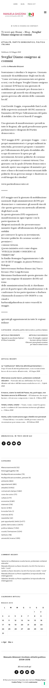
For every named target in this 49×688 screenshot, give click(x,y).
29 (35, 629)
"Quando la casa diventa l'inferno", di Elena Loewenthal (12, 337)
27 (22, 629)
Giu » (10, 642)
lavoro (3, 508)
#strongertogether (8, 471)
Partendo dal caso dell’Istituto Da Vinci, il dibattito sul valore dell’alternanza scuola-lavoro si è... (21, 380)
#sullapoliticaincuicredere (11, 474)
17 (3, 625)
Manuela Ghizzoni (16, 66)
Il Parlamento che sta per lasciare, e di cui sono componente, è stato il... (24, 395)
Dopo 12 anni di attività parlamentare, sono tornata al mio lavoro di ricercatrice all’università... (23, 368)
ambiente (5, 481)
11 (9, 620)
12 (15, 620)
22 (35, 625)
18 (9, 625)
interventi (4, 504)
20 (22, 625)
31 (3, 633)
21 (28, 625)
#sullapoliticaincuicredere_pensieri (14, 478)
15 (35, 620)
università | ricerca (8, 538)
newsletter (5, 518)
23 (41, 625)
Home (15, 4)
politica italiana (41, 330)
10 (3, 620)
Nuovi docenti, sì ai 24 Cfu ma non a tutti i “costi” (28, 571)
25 (9, 629)
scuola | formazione (8, 531)
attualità (6, 42)
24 (3, 629)
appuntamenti (6, 484)
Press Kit (32, 4)
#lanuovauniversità (8, 467)
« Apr (4, 642)
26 (16, 629)
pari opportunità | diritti (10, 521)
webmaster (33, 682)
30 (41, 629)
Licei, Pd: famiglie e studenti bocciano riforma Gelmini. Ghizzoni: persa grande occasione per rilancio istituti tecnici (36, 339)
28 (29, 629)
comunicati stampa (8, 491)
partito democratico (24, 42)
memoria (4, 515)
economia (5, 501)
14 (28, 620)
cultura (4, 498)
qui (3, 319)
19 (15, 625)
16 (41, 620)
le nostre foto (6, 511)
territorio (4, 535)
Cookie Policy (16, 682)
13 (22, 620)
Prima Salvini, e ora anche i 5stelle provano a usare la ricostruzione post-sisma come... (23, 419)
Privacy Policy (40, 680)
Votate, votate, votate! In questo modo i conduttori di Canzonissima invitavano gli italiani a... (23, 407)
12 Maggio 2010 (15, 52)
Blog (23, 4)
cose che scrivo (7, 494)
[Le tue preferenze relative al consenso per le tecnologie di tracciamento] (44, 683)
